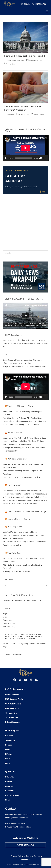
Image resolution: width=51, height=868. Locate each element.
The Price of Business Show (20, 406)
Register (6, 613)
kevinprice (10, 114)
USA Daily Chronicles (17, 459)
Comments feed (9, 623)
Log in (5, 617)
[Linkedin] (31, 680)
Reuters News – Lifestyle (18, 519)
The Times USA (14, 485)
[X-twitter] (20, 680)
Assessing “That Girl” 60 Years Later (17, 571)
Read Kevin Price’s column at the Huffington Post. (23, 600)
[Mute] (40, 158)
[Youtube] (25, 680)
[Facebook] (14, 680)
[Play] (6, 158)
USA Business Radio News (15, 60)
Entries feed (7, 620)
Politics (42, 114)
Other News (11, 64)
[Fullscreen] (45, 158)
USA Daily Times (14, 526)
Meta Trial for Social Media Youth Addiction (20, 532)
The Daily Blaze (14, 553)
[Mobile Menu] (47, 11)
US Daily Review (14, 432)
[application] (26, 148)
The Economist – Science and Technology (26, 511)
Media (36, 114)
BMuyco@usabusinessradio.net (15, 366)
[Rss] (36, 680)
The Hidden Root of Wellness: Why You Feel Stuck (22, 418)
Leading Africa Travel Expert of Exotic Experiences (22, 477)
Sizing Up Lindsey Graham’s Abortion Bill (24, 56)
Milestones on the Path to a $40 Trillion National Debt (24, 438)
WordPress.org (9, 626)
